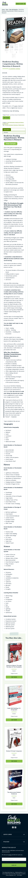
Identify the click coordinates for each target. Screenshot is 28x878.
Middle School (21, 125)
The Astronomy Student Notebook (14, 793)
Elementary (15, 125)
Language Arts (5, 123)
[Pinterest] (15, 827)
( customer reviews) (14, 68)
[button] (23, 18)
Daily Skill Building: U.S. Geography (14, 709)
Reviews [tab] (6, 132)
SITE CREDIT (19, 875)
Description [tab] (7, 129)
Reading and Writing (19, 122)
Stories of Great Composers (14, 751)
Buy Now (6, 117)
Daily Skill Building (11, 122)
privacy (10, 854)
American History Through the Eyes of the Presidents (14, 666)
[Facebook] (13, 827)
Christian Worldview (9, 125)
